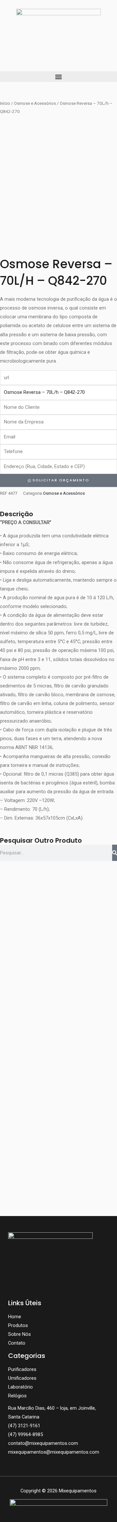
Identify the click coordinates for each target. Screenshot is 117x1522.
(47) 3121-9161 (24, 1426)
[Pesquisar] (114, 853)
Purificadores (22, 1369)
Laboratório (20, 1387)
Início (5, 103)
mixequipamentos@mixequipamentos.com (53, 1452)
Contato (16, 1343)
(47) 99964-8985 (25, 1434)
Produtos (18, 1325)
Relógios (17, 1396)
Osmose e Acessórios (35, 103)
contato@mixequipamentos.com (43, 1443)
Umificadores (22, 1378)
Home (14, 1317)
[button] (58, 76)
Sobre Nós (19, 1334)
